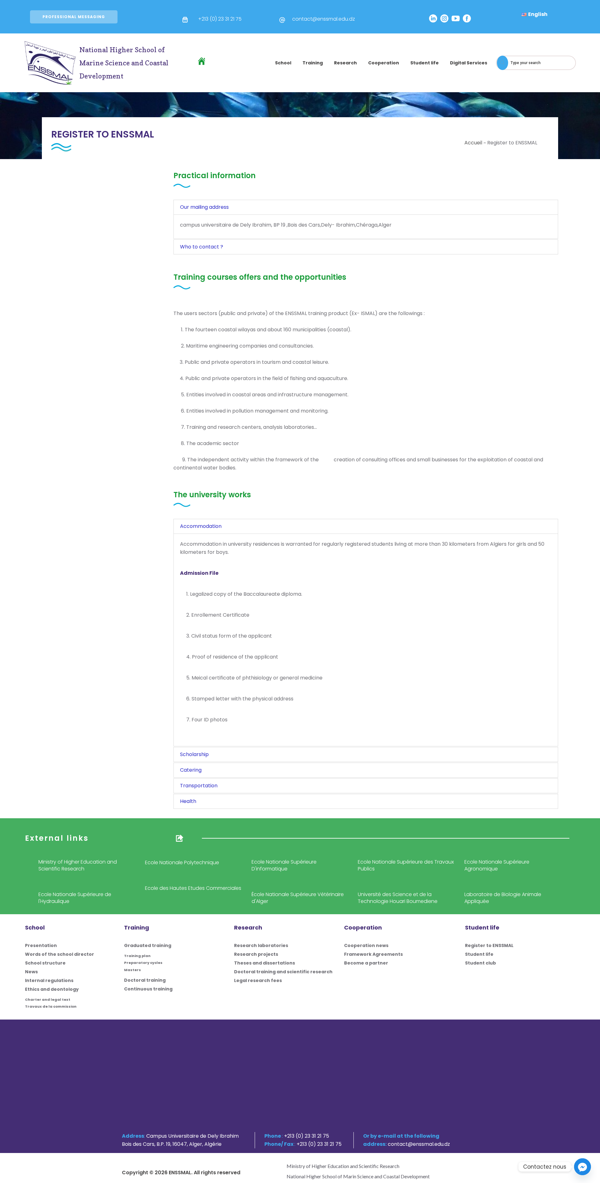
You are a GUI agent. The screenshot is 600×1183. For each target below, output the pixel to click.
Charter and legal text (47, 999)
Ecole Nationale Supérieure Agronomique (496, 865)
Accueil (473, 142)
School (283, 63)
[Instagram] (444, 18)
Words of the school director (59, 954)
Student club (480, 963)
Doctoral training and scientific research (283, 972)
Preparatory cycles (143, 962)
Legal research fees (258, 980)
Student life (424, 63)
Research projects (256, 954)
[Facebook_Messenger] (582, 1166)
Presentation (41, 945)
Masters (132, 969)
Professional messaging (73, 16)
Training (312, 63)
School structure (45, 963)
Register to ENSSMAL (489, 945)
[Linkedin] (433, 18)
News (31, 972)
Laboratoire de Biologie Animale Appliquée (502, 898)
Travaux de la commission (51, 1006)
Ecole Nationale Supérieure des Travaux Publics (406, 865)
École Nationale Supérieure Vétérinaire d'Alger (298, 898)
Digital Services (468, 63)
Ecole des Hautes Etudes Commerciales (193, 888)
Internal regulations (49, 980)
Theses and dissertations (264, 963)
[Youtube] (455, 18)
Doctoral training (145, 980)
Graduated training (147, 945)
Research (345, 63)
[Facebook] (466, 18)
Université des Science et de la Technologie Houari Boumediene (398, 898)
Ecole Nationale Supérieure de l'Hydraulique (74, 898)
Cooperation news (366, 945)
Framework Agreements (373, 954)
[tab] (366, 207)
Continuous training (148, 989)
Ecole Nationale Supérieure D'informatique (284, 865)
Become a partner (366, 963)
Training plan (137, 955)
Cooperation (383, 63)
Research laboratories (261, 945)
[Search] (502, 63)
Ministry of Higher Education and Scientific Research (77, 865)
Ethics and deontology (52, 989)
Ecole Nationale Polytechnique (182, 862)
